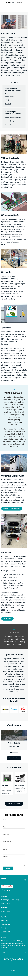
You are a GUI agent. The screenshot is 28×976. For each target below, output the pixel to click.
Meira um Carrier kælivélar (11, 508)
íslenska (13, 970)
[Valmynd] (2, 3)
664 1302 (8, 125)
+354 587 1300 (6, 924)
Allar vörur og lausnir (13, 803)
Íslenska (18, 2)
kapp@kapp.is (6, 928)
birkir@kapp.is (9, 100)
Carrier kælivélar (19, 785)
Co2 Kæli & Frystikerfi (5, 786)
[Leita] (13, 3)
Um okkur (4, 920)
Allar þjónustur (13, 758)
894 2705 (8, 103)
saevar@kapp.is (10, 121)
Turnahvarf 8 (5, 932)
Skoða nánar (7, 618)
